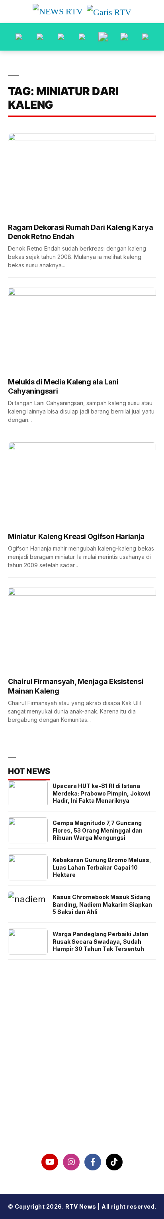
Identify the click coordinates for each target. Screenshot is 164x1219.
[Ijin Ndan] (40, 37)
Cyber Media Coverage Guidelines (82, 1104)
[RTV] (145, 37)
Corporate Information (82, 1063)
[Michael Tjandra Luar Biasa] (61, 37)
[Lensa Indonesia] (19, 37)
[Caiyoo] (82, 37)
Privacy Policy (82, 1084)
